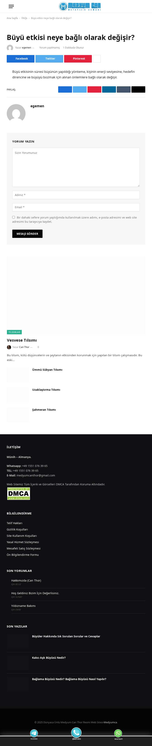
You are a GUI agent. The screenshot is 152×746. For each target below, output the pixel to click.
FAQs (24, 18)
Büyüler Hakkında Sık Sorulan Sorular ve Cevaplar (66, 636)
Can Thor (24, 347)
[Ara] (142, 6)
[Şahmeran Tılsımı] (18, 414)
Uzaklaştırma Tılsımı (46, 390)
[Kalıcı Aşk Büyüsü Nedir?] (17, 662)
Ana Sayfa (12, 18)
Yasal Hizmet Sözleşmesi (23, 542)
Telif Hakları (14, 523)
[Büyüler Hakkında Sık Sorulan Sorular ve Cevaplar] (17, 641)
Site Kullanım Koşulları (22, 536)
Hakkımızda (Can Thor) (26, 580)
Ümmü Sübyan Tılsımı (47, 370)
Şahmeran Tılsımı (44, 409)
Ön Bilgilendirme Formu (23, 555)
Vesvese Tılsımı (22, 340)
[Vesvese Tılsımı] (76, 295)
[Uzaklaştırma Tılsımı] (18, 394)
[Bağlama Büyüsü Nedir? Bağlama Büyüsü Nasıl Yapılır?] (17, 684)
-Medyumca (110, 722)
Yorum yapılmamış (49, 47)
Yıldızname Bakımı (23, 606)
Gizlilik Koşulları (17, 529)
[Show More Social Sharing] (97, 59)
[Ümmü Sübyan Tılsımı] (18, 374)
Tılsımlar (14, 332)
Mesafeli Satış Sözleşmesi (24, 548)
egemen (26, 47)
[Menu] (11, 6)
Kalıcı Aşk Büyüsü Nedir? (49, 658)
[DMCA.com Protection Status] (18, 493)
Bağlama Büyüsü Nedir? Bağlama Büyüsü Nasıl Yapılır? (69, 679)
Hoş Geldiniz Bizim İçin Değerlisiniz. (35, 593)
